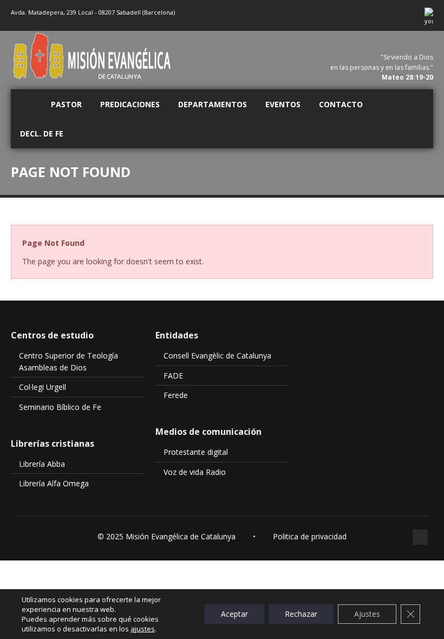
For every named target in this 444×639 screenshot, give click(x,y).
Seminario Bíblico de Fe (60, 407)
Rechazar (301, 614)
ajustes (142, 629)
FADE (173, 375)
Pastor (66, 104)
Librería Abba (42, 464)
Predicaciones (130, 104)
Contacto (341, 104)
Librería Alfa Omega (54, 483)
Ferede (176, 395)
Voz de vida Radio (195, 472)
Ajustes (367, 614)
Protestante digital (196, 452)
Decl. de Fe (41, 133)
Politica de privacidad (310, 536)
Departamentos (212, 104)
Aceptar (234, 614)
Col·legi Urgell (42, 387)
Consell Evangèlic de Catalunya (217, 355)
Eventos (283, 104)
